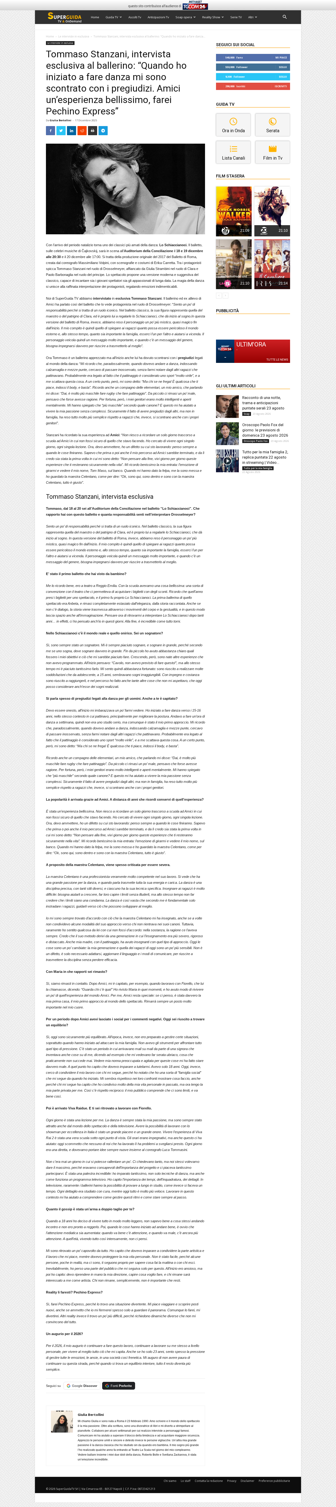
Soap (247, 413)
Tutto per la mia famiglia (258, 468)
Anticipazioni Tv (158, 17)
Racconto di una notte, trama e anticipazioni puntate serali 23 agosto (263, 402)
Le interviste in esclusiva (73, 36)
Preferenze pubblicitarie (274, 1481)
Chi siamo (170, 1481)
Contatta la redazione (209, 1481)
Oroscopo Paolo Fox (256, 441)
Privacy (231, 1481)
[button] (284, 17)
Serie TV (236, 17)
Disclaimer (247, 1481)
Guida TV (112, 17)
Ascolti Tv (134, 17)
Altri (250, 17)
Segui (283, 67)
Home (95, 17)
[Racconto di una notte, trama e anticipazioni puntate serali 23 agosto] (227, 406)
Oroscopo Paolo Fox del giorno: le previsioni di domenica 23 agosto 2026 (265, 430)
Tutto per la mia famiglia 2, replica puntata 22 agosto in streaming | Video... (265, 457)
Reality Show (211, 17)
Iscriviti (281, 86)
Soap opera (184, 17)
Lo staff (185, 1481)
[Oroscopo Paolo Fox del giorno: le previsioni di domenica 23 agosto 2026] (227, 433)
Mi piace (281, 57)
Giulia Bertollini (60, 120)
